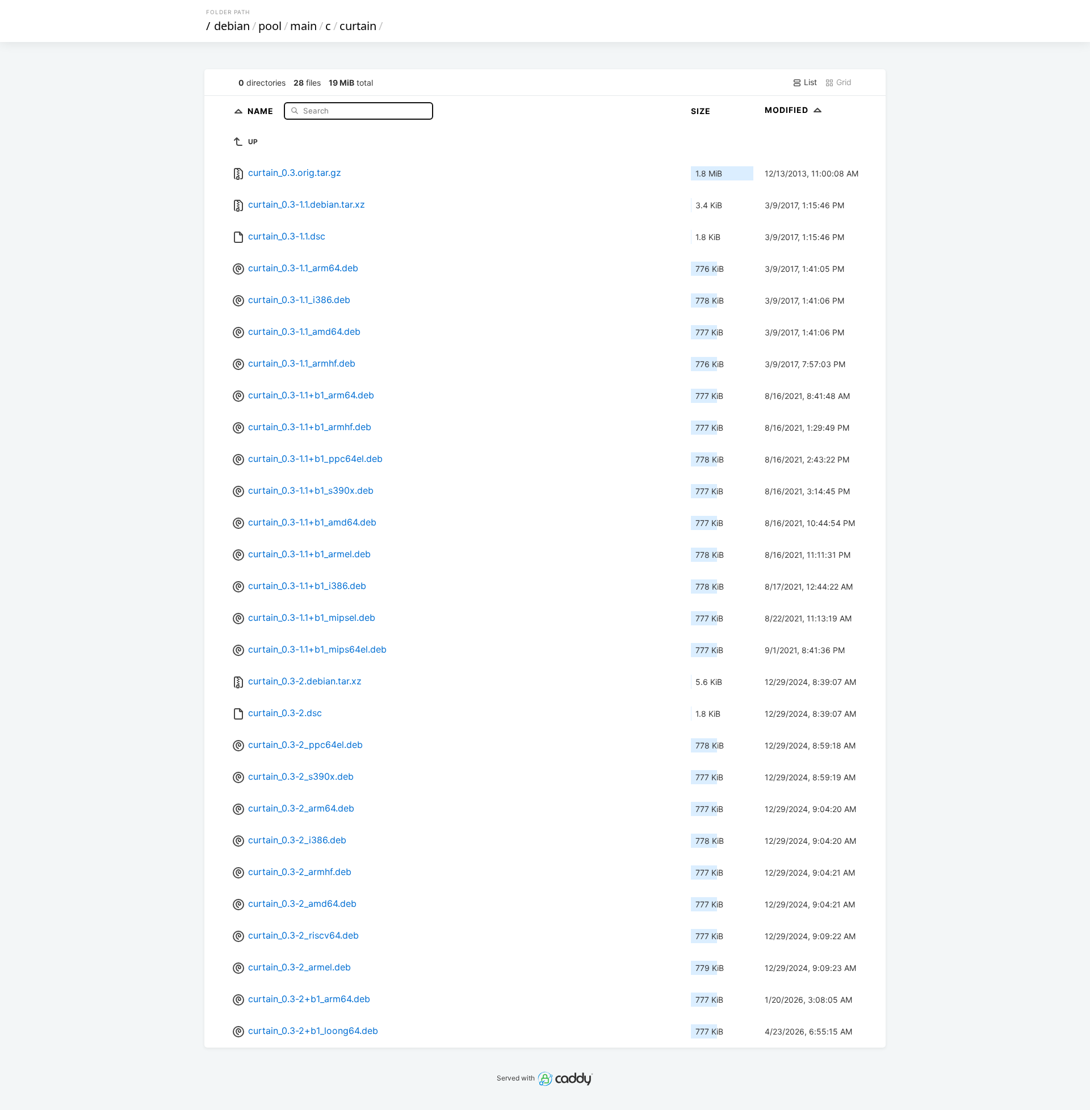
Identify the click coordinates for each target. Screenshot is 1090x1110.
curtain (357, 25)
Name (262, 110)
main (303, 25)
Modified (788, 110)
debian (232, 25)
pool (270, 25)
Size (701, 111)
